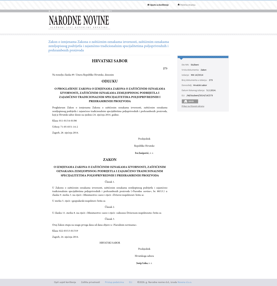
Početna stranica (187, 5)
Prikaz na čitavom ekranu (193, 106)
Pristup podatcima (114, 282)
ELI (130, 282)
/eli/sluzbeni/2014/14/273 (200, 95)
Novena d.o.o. (185, 282)
